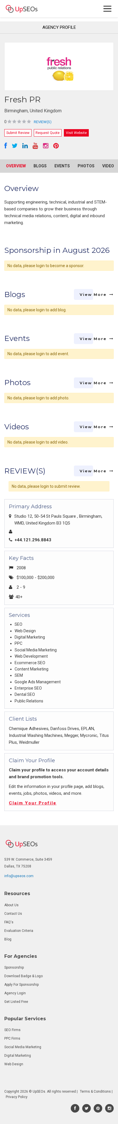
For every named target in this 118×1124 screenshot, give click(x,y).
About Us (11, 905)
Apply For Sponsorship (21, 985)
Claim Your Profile (32, 803)
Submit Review (18, 133)
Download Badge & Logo (23, 976)
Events (62, 166)
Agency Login (15, 993)
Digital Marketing (17, 1056)
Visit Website (76, 133)
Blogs (40, 166)
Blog (7, 939)
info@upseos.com (19, 876)
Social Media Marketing (22, 1047)
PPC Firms (12, 1038)
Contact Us (13, 914)
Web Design (13, 1064)
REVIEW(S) (43, 122)
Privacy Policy (16, 1097)
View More (93, 294)
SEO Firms (12, 1030)
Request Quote (48, 133)
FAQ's (8, 922)
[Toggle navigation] (108, 9)
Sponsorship (14, 967)
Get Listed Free (16, 1002)
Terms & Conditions (95, 1091)
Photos (86, 166)
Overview (16, 166)
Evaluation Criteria (18, 931)
